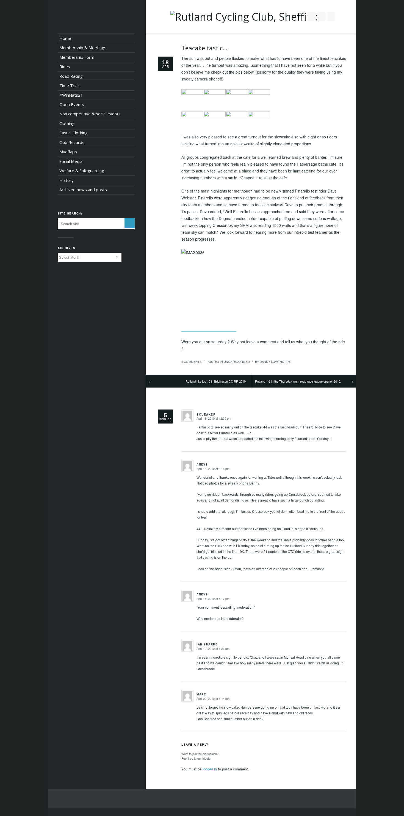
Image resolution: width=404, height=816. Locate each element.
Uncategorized (237, 361)
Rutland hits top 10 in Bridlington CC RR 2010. (216, 381)
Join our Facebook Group (321, 16)
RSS (330, 16)
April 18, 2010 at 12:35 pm (214, 418)
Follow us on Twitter (311, 16)
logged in (210, 769)
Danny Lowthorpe (275, 361)
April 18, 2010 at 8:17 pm (213, 598)
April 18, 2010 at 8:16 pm (213, 468)
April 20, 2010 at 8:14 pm (213, 698)
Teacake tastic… (204, 48)
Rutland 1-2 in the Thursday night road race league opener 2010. (298, 381)
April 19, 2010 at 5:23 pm (213, 648)
